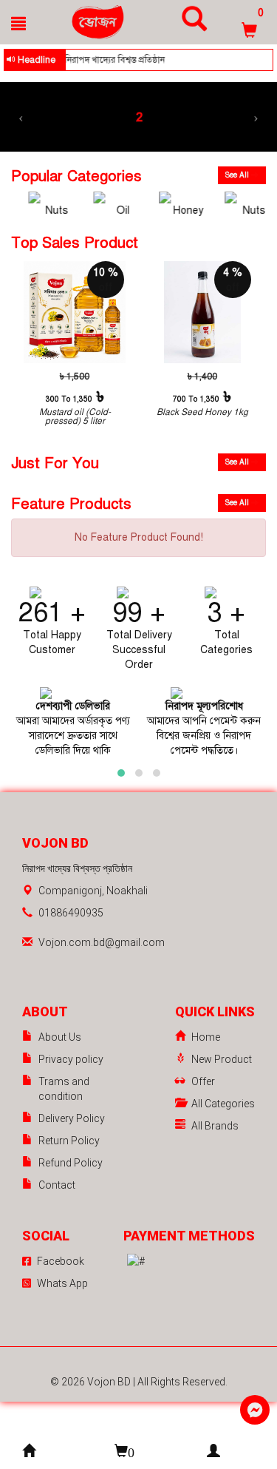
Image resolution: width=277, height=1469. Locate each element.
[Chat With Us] (255, 1410)
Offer (203, 1081)
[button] (121, 773)
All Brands (215, 1126)
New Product (221, 1059)
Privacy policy (70, 1059)
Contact (56, 1185)
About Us (59, 1037)
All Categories (223, 1104)
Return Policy (69, 1141)
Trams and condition (63, 1088)
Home (205, 1037)
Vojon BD (110, 1382)
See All (238, 175)
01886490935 (70, 913)
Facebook (60, 1261)
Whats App (62, 1283)
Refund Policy (70, 1163)
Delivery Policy (71, 1118)
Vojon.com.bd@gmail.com (101, 942)
